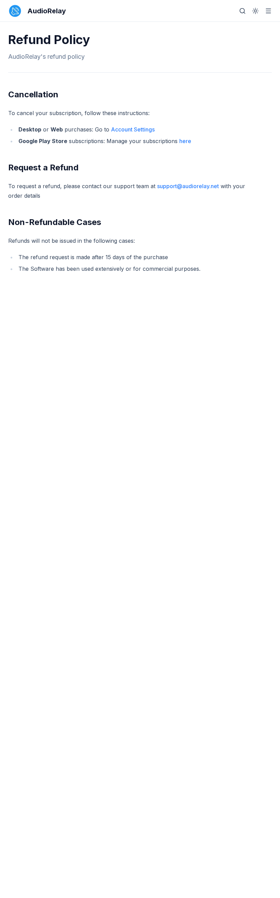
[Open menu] (268, 10)
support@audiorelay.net (188, 186)
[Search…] (242, 10)
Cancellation (33, 94)
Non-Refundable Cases (54, 222)
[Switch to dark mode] (255, 10)
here (185, 141)
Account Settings (133, 129)
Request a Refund (43, 167)
